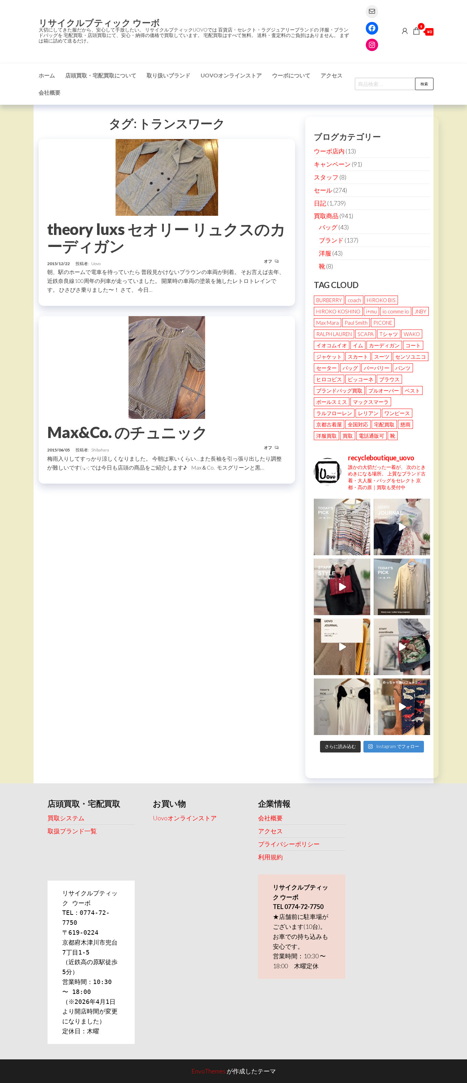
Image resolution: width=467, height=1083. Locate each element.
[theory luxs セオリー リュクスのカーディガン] (167, 176)
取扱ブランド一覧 (72, 831)
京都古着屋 (329, 424)
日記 (320, 203)
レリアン (368, 413)
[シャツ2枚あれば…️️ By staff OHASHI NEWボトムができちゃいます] (402, 527)
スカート (358, 356)
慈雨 (405, 424)
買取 (348, 436)
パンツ (403, 368)
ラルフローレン (334, 413)
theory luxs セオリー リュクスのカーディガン (166, 237)
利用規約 (270, 857)
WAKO (412, 334)
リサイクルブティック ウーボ (99, 22)
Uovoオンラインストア (231, 75)
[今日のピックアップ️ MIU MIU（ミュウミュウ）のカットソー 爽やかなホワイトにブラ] (342, 707)
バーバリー (376, 368)
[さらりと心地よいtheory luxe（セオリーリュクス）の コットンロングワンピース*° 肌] (402, 587)
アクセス (332, 75)
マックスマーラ (371, 402)
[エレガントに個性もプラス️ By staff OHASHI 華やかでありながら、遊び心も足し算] (342, 587)
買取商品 (326, 216)
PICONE (382, 323)
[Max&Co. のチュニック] (167, 367)
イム (358, 345)
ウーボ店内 (329, 151)
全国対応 (358, 424)
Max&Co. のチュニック (127, 432)
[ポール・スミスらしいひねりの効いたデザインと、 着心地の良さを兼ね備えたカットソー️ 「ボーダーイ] (342, 527)
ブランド (331, 240)
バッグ (328, 227)
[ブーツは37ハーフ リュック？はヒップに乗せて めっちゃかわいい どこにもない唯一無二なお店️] (402, 707)
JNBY (420, 311)
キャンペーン (332, 164)
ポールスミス (331, 402)
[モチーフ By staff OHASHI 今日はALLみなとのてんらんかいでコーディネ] (402, 647)
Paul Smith (356, 323)
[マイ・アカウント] (404, 30)
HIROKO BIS (381, 300)
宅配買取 (384, 424)
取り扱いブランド (168, 75)
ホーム (47, 75)
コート (413, 345)
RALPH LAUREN (334, 334)
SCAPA (366, 334)
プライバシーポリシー (289, 844)
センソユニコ (410, 356)
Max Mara (327, 323)
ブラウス (389, 379)
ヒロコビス (329, 379)
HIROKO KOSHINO (338, 311)
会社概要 (50, 92)
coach (354, 300)
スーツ (381, 356)
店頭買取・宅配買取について (100, 75)
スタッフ (326, 177)
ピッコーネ (360, 379)
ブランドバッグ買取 (339, 390)
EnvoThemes (208, 1071)
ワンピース (397, 413)
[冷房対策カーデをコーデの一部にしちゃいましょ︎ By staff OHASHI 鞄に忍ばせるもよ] (342, 647)
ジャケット (329, 356)
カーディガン (384, 345)
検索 (424, 84)
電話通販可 (371, 436)
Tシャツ (388, 334)
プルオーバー (383, 390)
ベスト (412, 390)
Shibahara (100, 449)
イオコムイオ (331, 345)
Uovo (96, 263)
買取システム (66, 818)
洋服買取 (326, 436)
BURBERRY (329, 300)
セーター (326, 368)
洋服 (325, 253)
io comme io (396, 311)
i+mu (371, 311)
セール (323, 190)
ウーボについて (291, 75)
